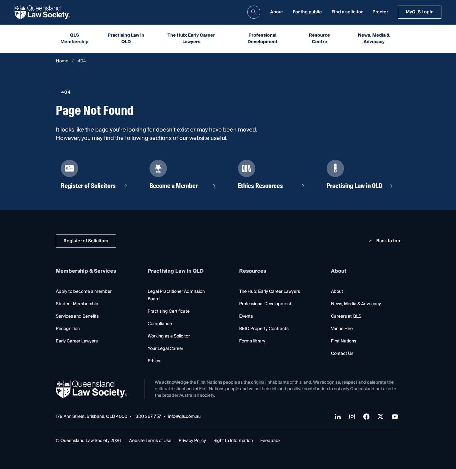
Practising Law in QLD (126, 39)
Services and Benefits (77, 316)
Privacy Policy (192, 440)
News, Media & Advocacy (374, 39)
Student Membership (77, 304)
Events (246, 316)
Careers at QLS (346, 316)
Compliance (160, 324)
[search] (253, 12)
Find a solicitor (347, 12)
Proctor (380, 12)
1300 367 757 (147, 416)
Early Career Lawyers (77, 341)
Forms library (252, 341)
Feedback (270, 440)
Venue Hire (342, 329)
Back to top (388, 241)
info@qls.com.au (184, 416)
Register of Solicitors (86, 241)
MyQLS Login (420, 12)
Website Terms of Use (149, 440)
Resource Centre (319, 39)
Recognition (68, 329)
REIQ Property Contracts (263, 329)
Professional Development (263, 39)
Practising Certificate (169, 311)
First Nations (343, 341)
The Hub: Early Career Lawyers (191, 39)
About (276, 12)
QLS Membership (74, 39)
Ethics (154, 361)
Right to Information (233, 440)
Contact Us (342, 353)
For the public (307, 12)
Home (62, 61)
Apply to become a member (84, 291)
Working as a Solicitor (169, 336)
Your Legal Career (165, 348)
